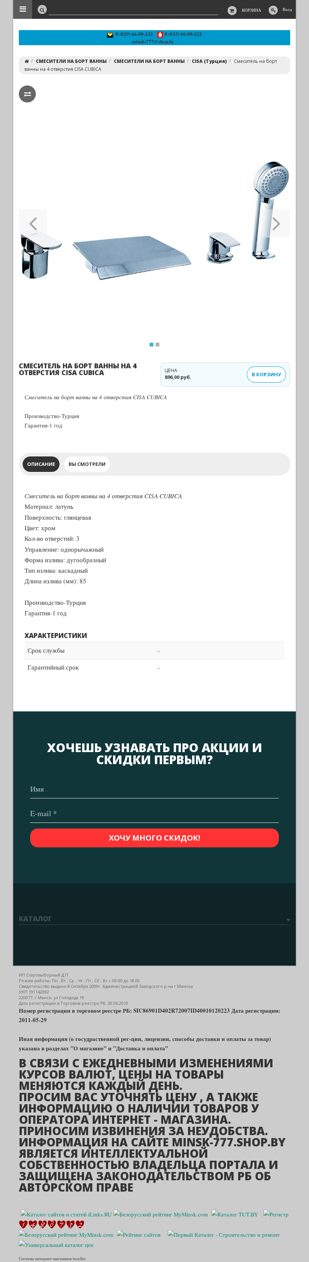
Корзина (251, 10)
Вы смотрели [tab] (87, 464)
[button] (33, 221)
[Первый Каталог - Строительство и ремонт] (224, 1234)
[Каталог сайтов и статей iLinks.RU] (66, 1213)
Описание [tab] (41, 464)
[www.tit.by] (139, 1234)
